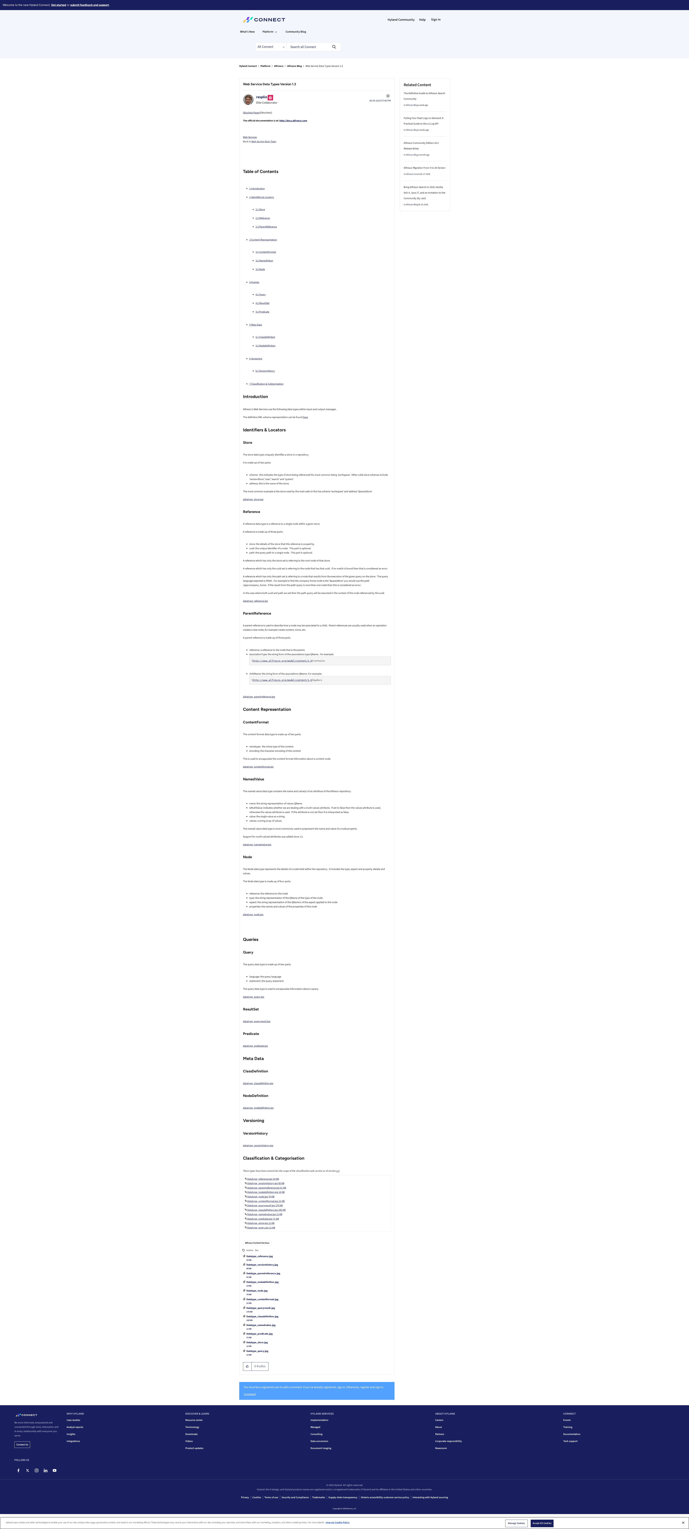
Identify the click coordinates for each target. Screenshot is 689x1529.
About (438, 1427)
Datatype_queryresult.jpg (260, 1308)
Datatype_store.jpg (257, 1342)
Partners (439, 1434)
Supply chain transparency (342, 1497)
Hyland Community (401, 19)
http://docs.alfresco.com (293, 121)
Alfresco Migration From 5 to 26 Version (424, 168)
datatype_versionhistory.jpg (258, 1145)
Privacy (245, 1497)
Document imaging (321, 1448)
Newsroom (441, 1448)
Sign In (436, 19)
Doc (256, 1250)
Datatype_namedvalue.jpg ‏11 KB (264, 1214)
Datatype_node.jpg (256, 1291)
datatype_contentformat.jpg (258, 767)
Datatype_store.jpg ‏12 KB (260, 1223)
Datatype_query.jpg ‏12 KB (261, 1228)
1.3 (337, 1171)
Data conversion (319, 1441)
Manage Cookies (516, 1523)
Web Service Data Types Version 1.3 (269, 84)
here (305, 417)
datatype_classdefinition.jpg (258, 1083)
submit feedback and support (89, 5)
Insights (71, 1434)
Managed (315, 1427)
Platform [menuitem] (267, 32)
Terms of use (271, 1497)
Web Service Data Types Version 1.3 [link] (324, 66)
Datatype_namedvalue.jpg (260, 1325)
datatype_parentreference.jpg (259, 697)
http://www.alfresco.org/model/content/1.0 (282, 660)
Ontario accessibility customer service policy (385, 1497)
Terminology (192, 1427)
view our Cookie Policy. (337, 1522)
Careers (439, 1420)
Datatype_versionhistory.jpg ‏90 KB (265, 1183)
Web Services (250, 137)
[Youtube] (54, 1470)
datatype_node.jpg (253, 914)
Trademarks (318, 1497)
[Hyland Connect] (264, 20)
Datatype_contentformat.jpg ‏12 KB (266, 1201)
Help (422, 19)
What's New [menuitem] (247, 32)
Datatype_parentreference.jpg (263, 1273)
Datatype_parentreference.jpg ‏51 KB (266, 1188)
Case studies (73, 1420)
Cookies (256, 1497)
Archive (249, 1250)
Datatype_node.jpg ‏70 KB (260, 1197)
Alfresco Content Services (257, 1242)
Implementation (319, 1420)
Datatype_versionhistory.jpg (262, 1265)
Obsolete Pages (251, 113)
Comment (250, 1394)
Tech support (570, 1441)
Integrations (73, 1441)
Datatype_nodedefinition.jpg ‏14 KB (266, 1192)
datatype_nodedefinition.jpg (258, 1108)
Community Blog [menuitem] (296, 32)
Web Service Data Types (263, 141)
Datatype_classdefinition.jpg (262, 1316)
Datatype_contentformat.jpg (262, 1299)
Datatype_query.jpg (257, 1351)
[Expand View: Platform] (276, 31)
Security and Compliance (295, 1497)
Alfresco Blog (294, 66)
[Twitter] (27, 1470)
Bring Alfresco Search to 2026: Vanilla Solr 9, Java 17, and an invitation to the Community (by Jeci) (424, 192)
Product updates (194, 1448)
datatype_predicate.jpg (255, 1046)
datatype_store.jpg (253, 499)
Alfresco (278, 66)
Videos (189, 1441)
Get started (58, 5)
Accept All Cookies (542, 1523)
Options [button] (388, 96)
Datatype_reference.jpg (259, 1256)
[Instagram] (36, 1470)
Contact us (22, 1444)
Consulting (316, 1434)
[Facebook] (18, 1470)
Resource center (194, 1420)
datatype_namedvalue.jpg (257, 844)
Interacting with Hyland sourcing (430, 1497)
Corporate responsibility (448, 1441)
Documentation (571, 1434)
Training (567, 1427)
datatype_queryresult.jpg (256, 1021)
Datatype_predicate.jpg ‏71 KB (263, 1219)
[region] (344, 1523)
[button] (247, 1366)
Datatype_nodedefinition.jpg (262, 1282)
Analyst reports (75, 1427)
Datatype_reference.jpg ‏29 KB (263, 1179)
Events (567, 1420)
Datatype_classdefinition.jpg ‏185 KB (266, 1210)
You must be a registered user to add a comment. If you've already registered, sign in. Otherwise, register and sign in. (314, 1387)
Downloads (191, 1434)
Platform (265, 66)
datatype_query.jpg (253, 997)
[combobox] (314, 47)
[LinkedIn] (45, 1470)
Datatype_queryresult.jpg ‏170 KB (265, 1205)
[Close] (683, 1523)
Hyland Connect (248, 66)
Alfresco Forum (413, 174)
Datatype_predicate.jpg (259, 1334)
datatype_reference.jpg (255, 601)
